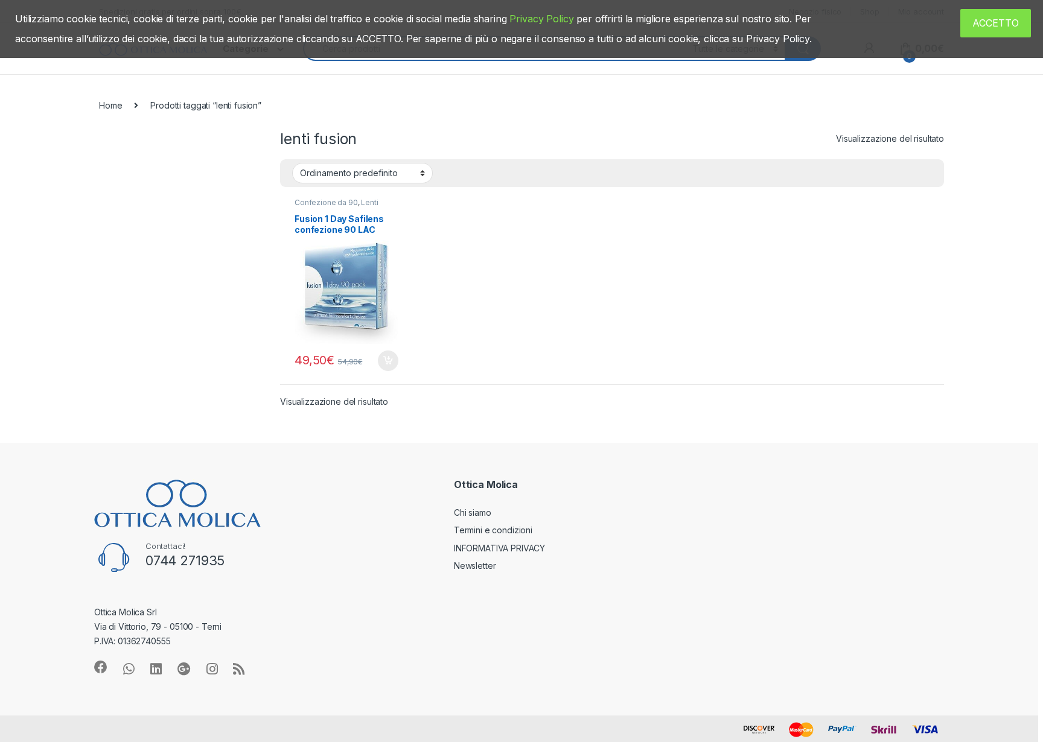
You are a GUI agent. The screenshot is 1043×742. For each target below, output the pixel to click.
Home (110, 105)
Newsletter (475, 565)
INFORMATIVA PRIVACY (499, 548)
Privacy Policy (541, 19)
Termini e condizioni (493, 530)
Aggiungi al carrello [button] (381, 360)
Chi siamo (472, 512)
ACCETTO (995, 23)
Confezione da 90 (326, 202)
